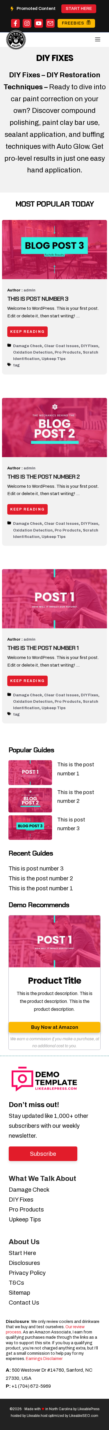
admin (29, 290)
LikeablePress (88, 1409)
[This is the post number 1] (30, 774)
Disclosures (24, 1263)
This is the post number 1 (42, 648)
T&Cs (16, 1282)
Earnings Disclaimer (44, 1358)
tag (16, 365)
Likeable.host (37, 1416)
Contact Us (24, 1302)
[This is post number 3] (30, 829)
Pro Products (68, 352)
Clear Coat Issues (61, 346)
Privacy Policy (27, 1273)
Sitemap (19, 1292)
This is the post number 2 (43, 476)
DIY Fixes (89, 346)
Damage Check (27, 346)
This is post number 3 (37, 299)
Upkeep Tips (54, 359)
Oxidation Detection (33, 352)
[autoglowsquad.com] (16, 37)
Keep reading (27, 332)
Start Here (22, 1253)
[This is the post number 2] (30, 801)
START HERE (79, 8)
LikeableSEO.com (83, 1416)
